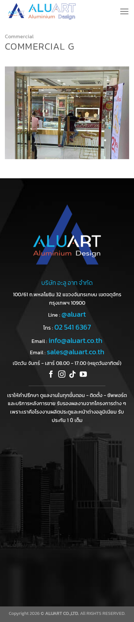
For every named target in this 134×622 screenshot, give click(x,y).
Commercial (19, 36)
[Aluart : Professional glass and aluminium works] (49, 11)
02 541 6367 (72, 327)
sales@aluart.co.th (75, 351)
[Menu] (124, 11)
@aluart (73, 314)
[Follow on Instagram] (61, 375)
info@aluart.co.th (75, 340)
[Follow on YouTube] (83, 375)
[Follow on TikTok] (72, 375)
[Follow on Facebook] (51, 375)
